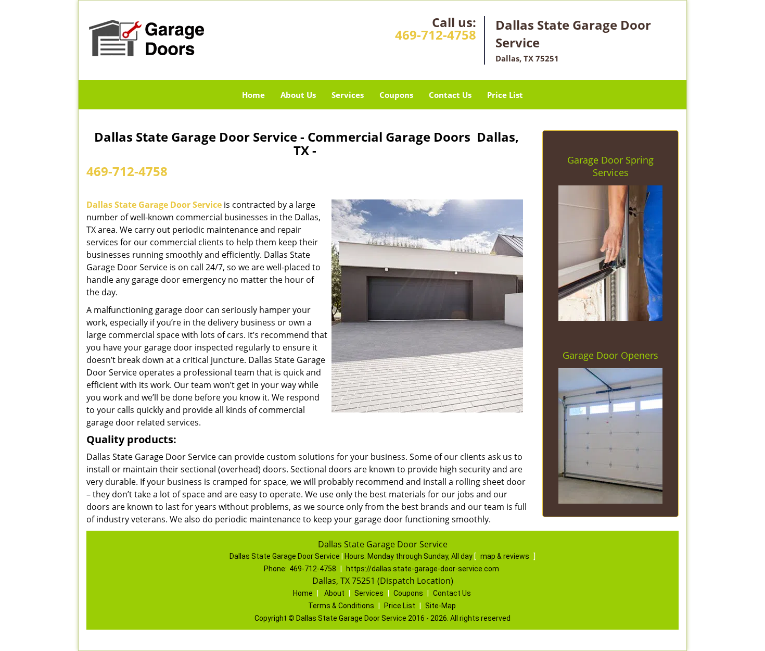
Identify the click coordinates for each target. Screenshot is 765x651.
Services (348, 95)
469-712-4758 (435, 34)
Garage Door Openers (610, 355)
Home (253, 95)
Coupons (396, 95)
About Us (298, 95)
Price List (505, 95)
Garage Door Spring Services (610, 166)
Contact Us (450, 95)
